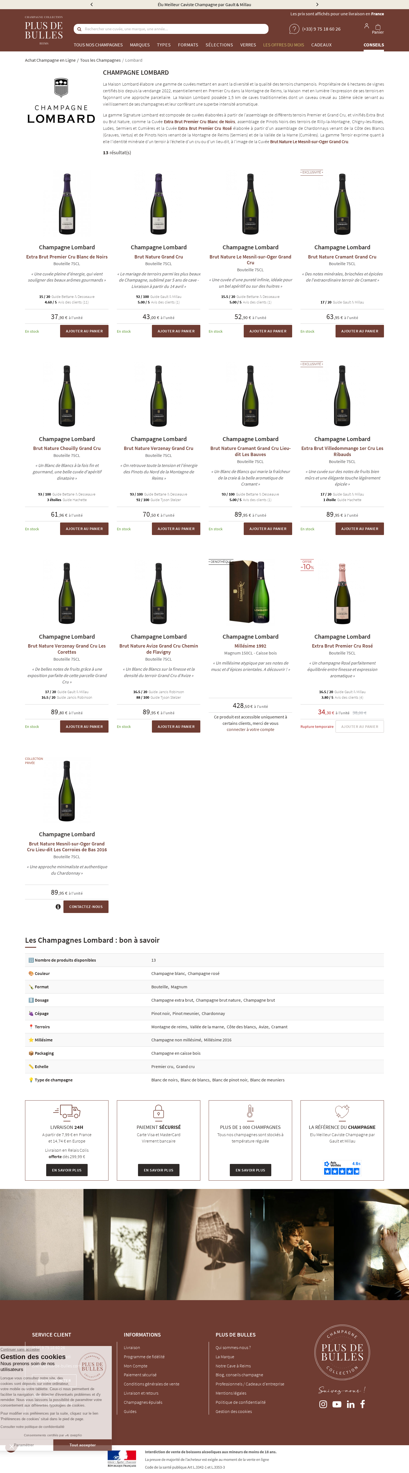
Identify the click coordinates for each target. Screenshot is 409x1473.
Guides (130, 1411)
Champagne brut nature (218, 1000)
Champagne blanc (168, 973)
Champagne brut (259, 1000)
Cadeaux (321, 45)
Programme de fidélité (144, 1356)
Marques (140, 45)
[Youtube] (337, 1403)
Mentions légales (231, 1393)
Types (164, 45)
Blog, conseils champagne (239, 1374)
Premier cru (162, 1066)
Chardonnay (213, 1013)
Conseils (374, 45)
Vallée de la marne (207, 1026)
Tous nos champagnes (98, 45)
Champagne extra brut (172, 1000)
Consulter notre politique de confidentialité (43, 1427)
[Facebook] (362, 1403)
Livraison (132, 1347)
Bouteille (159, 986)
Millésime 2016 (217, 1039)
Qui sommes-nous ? (233, 1347)
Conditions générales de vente (151, 1384)
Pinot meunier (186, 1013)
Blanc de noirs (164, 1080)
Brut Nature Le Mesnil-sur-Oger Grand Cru (309, 141)
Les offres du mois (283, 45)
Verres (248, 45)
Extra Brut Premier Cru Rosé (205, 128)
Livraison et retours (141, 1393)
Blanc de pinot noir (229, 1080)
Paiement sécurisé (140, 1374)
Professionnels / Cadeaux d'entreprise (250, 1384)
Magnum (179, 986)
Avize (263, 1026)
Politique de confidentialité (241, 1402)
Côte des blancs (241, 1026)
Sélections (219, 45)
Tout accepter (93, 1445)
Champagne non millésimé (176, 1039)
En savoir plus (67, 1170)
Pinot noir (160, 1013)
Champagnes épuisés (143, 1402)
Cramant (279, 1026)
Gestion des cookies (234, 1411)
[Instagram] (323, 1403)
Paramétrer (35, 1445)
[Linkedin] (350, 1403)
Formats (188, 45)
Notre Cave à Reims (233, 1366)
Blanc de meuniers (267, 1080)
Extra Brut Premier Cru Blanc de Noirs (199, 121)
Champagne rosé (204, 973)
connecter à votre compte (250, 729)
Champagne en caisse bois (176, 1053)
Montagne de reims (169, 1026)
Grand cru (185, 1066)
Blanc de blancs (195, 1080)
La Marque (225, 1356)
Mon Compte (135, 1366)
